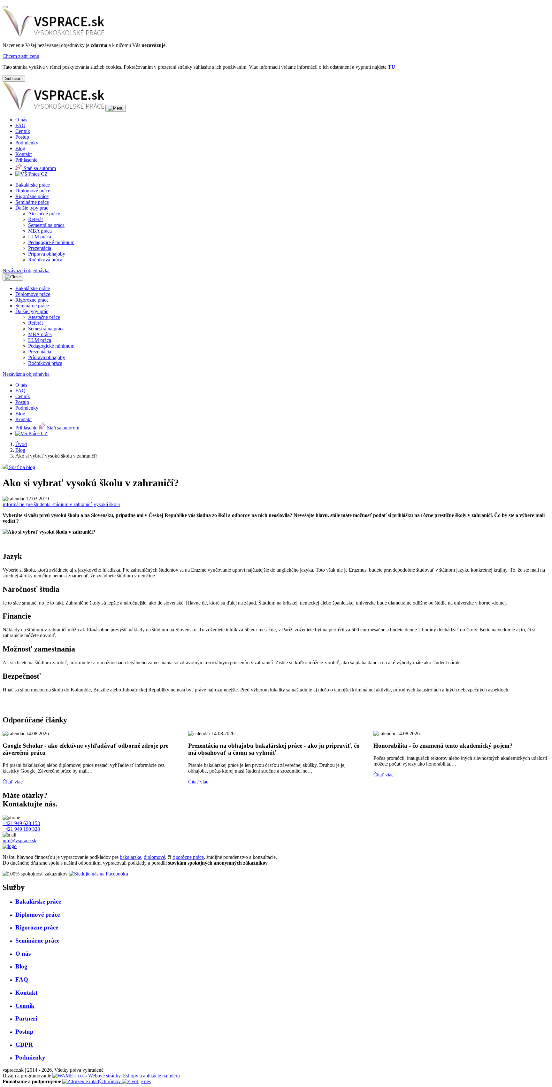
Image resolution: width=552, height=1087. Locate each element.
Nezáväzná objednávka (26, 270)
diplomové (154, 857)
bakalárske (130, 857)
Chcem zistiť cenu (21, 56)
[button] (31, 208)
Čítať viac (13, 781)
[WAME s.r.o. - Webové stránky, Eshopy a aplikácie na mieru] (116, 1075)
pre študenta (39, 504)
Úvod (21, 444)
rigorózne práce (188, 857)
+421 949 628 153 (21, 823)
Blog (20, 450)
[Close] (5, 7)
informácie (14, 504)
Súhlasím (14, 78)
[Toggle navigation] (115, 108)
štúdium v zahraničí (72, 504)
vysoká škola (107, 504)
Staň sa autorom (39, 168)
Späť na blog (21, 467)
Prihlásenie (26, 160)
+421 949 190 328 (21, 829)
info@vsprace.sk (19, 840)
